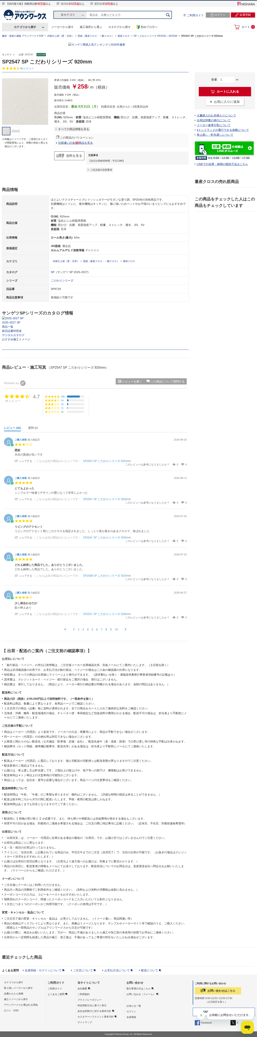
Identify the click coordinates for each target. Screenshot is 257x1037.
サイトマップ (85, 1022)
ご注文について (83, 970)
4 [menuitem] (88, 629)
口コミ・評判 (11, 1010)
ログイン (131, 1011)
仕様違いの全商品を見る (75, 143)
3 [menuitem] (83, 629)
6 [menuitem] (97, 629)
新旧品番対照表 (12, 330)
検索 (168, 15)
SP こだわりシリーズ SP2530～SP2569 (155, 36)
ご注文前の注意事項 (101, 169)
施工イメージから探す (16, 999)
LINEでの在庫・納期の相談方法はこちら (222, 164)
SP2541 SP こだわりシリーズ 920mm (107, 537)
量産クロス (124, 36)
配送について (149, 970)
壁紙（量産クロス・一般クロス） (96, 36)
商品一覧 (7, 326)
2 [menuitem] (78, 629)
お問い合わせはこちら (221, 990)
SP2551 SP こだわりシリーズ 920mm (107, 614)
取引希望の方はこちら (138, 988)
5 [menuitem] (92, 629)
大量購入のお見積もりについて (216, 115)
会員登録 (131, 1017)
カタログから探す (119, 27)
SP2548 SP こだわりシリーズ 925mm (107, 575)
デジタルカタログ (13, 335)
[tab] (14, 428)
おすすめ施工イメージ (16, 339)
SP (52, 272)
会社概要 (82, 988)
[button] (165, 381)
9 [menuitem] (111, 629)
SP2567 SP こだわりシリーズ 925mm (107, 461)
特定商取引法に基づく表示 (92, 1005)
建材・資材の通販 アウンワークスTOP (23, 36)
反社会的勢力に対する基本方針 (94, 1011)
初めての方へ (149, 27)
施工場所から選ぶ (91, 27)
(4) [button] (62, 400)
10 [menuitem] (116, 629)
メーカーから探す (62, 27)
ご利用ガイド (195, 15)
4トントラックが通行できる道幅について (223, 130)
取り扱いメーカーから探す (18, 988)
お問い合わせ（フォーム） (140, 994)
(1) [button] (62, 407)
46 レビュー (27, 68)
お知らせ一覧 (133, 1005)
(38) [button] (63, 396)
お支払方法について (117, 970)
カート (248, 27)
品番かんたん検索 (13, 993)
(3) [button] (62, 404)
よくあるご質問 (56, 994)
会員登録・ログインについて (43, 970)
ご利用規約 (84, 994)
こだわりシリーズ (62, 280)
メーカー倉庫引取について (213, 125)
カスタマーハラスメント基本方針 (96, 1016)
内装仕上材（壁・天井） (60, 36)
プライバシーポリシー (90, 999)
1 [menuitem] (74, 629)
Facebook (206, 1022)
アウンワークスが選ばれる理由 (21, 1004)
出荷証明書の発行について (213, 120)
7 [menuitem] (101, 629)
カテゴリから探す (25, 27)
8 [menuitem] (106, 629)
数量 (214, 79)
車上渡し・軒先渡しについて (215, 134)
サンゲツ (7, 54)
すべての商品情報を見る (73, 129)
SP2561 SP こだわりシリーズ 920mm (107, 499)
